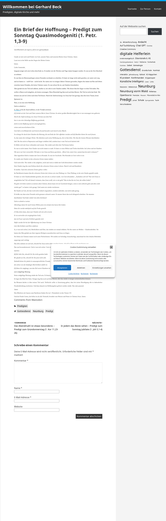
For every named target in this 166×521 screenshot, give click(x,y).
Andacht (142, 41)
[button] (111, 247)
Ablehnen (81, 267)
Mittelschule (132, 87)
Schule (141, 100)
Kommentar (21, 360)
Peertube (136, 95)
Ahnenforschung (130, 42)
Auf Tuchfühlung (127, 45)
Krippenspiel (150, 78)
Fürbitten (123, 65)
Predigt (49, 311)
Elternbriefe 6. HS (143, 58)
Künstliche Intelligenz (132, 81)
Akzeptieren (62, 267)
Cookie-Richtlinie (73, 274)
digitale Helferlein (135, 53)
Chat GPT (141, 45)
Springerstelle (149, 100)
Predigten (22, 306)
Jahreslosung (133, 75)
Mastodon (123, 87)
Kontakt (157, 9)
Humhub (156, 70)
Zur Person (145, 9)
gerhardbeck (43, 50)
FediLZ (136, 62)
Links (152, 82)
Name (18, 388)
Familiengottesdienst (126, 62)
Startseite (132, 9)
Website (18, 406)
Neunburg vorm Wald (134, 91)
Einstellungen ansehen (101, 267)
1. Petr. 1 (17, 110)
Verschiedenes (125, 104)
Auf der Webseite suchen (133, 26)
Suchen (155, 31)
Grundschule (147, 70)
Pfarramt (143, 95)
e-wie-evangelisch (127, 58)
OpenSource (125, 95)
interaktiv (124, 74)
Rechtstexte (85, 274)
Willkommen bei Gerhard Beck (32, 6)
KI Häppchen (151, 74)
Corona (149, 46)
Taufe (157, 100)
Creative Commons (128, 49)
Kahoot (142, 74)
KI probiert (125, 77)
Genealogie (138, 65)
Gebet (129, 65)
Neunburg (38, 311)
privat (135, 100)
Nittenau (152, 91)
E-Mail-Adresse (22, 397)
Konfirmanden (137, 78)
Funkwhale (151, 62)
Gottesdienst (24, 311)
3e (121, 42)
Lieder (147, 82)
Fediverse (143, 62)
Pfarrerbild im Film (153, 95)
